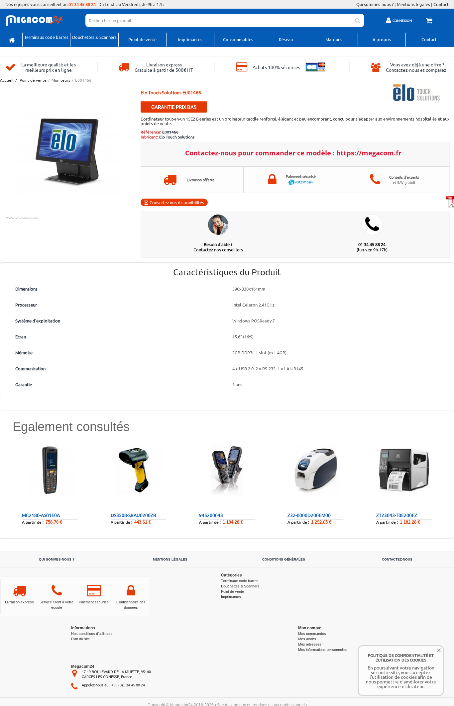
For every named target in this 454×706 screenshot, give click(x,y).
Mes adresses (309, 644)
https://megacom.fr (368, 152)
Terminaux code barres (46, 37)
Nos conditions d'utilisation (92, 634)
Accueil (6, 80)
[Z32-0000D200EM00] (315, 470)
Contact (441, 4)
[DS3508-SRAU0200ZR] (139, 470)
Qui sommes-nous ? (375, 4)
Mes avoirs (307, 639)
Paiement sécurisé (94, 602)
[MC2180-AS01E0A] (50, 470)
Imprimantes (190, 39)
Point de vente (142, 39)
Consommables (238, 39)
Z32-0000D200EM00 (309, 515)
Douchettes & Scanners (94, 37)
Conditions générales (283, 559)
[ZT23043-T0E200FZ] (404, 470)
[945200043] (227, 470)
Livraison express (19, 602)
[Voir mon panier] (430, 21)
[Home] (11, 40)
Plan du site (80, 639)
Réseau (286, 39)
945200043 (211, 515)
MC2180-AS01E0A (41, 515)
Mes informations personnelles (322, 650)
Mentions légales (413, 4)
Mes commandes (312, 634)
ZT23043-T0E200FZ (396, 515)
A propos (382, 39)
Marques (333, 39)
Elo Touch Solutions (176, 136)
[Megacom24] (34, 20)
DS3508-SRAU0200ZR (133, 515)
